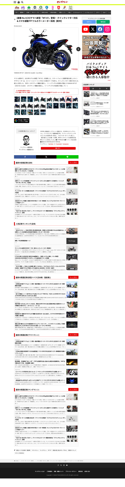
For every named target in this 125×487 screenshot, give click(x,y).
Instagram (66, 144)
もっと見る (73, 162)
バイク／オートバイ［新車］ (27, 460)
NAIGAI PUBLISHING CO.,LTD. (61, 475)
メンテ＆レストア (89, 12)
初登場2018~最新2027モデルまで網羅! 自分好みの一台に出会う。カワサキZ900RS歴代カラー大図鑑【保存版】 (40, 314)
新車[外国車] (53, 12)
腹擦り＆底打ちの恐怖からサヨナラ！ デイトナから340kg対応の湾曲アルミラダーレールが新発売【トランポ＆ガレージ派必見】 (40, 170)
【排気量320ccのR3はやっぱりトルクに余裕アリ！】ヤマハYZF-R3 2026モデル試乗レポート (40, 380)
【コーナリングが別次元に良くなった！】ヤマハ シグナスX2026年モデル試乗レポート (38, 371)
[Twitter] (46, 157)
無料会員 (103, 22)
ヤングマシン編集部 (95, 98)
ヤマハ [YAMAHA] (19, 453)
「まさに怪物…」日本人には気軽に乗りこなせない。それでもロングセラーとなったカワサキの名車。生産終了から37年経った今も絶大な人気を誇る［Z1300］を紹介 (40, 267)
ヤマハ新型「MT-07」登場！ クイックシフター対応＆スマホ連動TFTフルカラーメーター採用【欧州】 (60, 460)
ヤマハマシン (35, 450)
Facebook (59, 144)
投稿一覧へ (57, 148)
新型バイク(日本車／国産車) (23, 450)
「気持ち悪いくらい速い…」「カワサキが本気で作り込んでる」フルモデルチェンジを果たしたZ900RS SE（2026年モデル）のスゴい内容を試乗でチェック (99, 132)
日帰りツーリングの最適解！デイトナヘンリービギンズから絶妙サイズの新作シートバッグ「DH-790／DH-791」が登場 (39, 181)
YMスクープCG (35, 12)
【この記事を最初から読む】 (42, 91)
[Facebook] (25, 157)
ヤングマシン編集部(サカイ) (96, 106)
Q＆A (104, 12)
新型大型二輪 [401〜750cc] (60, 450)
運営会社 (80, 471)
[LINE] (67, 157)
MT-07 (49, 450)
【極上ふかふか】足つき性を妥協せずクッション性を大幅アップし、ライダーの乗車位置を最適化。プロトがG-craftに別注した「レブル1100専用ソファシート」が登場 (99, 112)
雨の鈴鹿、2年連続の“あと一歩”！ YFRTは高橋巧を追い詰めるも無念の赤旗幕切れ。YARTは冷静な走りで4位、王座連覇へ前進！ (40, 362)
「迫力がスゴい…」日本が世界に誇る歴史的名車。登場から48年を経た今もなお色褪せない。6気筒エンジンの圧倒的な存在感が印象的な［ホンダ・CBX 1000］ (40, 231)
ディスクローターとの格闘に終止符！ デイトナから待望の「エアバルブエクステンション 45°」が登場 (40, 191)
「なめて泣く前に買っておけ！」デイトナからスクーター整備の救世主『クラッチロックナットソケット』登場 (40, 211)
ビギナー (98, 12)
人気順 (27, 12)
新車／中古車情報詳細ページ (22, 240)
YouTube (50, 144)
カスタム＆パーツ (77, 12)
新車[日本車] (45, 12)
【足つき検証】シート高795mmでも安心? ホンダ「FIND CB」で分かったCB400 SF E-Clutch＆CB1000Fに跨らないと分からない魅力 (40, 294)
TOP (16, 12)
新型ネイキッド (72, 450)
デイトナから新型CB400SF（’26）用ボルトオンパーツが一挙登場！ (33, 248)
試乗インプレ (62, 12)
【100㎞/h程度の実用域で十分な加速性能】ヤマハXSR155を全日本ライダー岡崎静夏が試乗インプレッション (40, 352)
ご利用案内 (49, 471)
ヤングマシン (43, 450)
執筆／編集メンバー (59, 471)
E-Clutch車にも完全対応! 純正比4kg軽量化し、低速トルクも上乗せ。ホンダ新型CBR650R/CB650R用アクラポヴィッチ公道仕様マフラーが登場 (36, 257)
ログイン (89, 22)
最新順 (21, 12)
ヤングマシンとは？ (40, 471)
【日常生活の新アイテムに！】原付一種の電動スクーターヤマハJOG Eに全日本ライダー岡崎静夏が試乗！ (40, 284)
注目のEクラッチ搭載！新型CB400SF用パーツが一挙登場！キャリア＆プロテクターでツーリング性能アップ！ (40, 201)
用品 (69, 12)
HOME (16, 460)
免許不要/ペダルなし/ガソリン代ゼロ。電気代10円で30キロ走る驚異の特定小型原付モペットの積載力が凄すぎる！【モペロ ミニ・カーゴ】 (40, 304)
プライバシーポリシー (71, 471)
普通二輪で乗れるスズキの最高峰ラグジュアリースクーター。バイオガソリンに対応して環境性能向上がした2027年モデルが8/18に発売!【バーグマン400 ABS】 (40, 324)
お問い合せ (87, 471)
